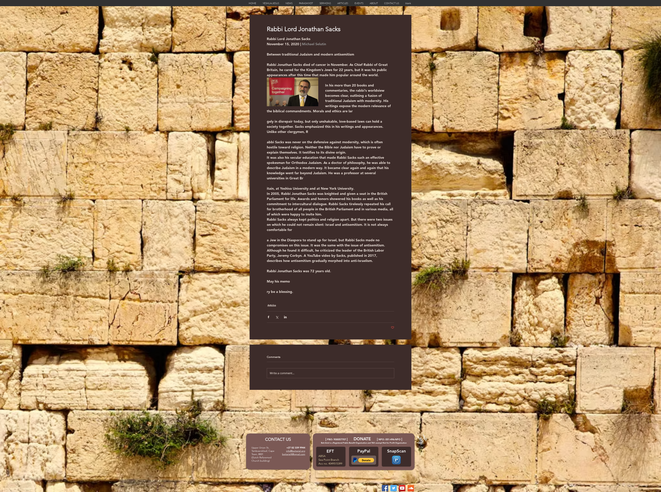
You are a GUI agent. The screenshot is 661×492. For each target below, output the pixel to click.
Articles (271, 305)
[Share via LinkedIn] (285, 317)
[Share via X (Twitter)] (277, 317)
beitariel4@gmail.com (293, 454)
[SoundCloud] (411, 488)
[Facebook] (385, 488)
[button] (366, 460)
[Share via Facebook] (268, 317)
